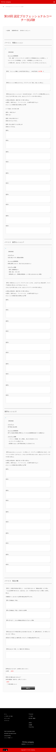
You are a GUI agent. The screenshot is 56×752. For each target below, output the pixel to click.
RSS (6, 750)
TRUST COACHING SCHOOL (9, 731)
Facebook (4, 750)
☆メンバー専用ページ (8, 737)
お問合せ (30, 722)
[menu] (54, 2)
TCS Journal (31, 714)
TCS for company (6, 2)
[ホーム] (3, 4)
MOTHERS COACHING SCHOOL (10, 733)
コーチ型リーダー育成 (8, 716)
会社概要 (30, 724)
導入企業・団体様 (32, 718)
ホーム (5, 714)
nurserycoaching (7, 735)
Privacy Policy (31, 727)
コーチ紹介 (31, 716)
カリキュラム (6, 720)
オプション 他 (6, 718)
